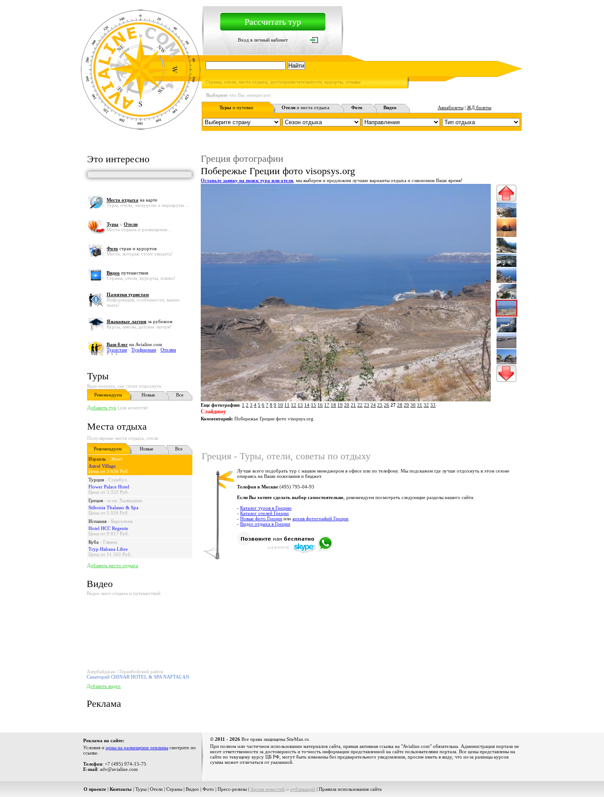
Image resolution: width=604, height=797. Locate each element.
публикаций (302, 789)
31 (419, 405)
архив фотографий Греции (320, 518)
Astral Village (102, 466)
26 (386, 405)
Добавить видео (104, 686)
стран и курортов (132, 248)
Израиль (97, 458)
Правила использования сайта (350, 789)
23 (366, 405)
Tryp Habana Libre (108, 549)
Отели (156, 789)
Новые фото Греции (261, 518)
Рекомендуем (108, 394)
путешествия (127, 272)
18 (333, 405)
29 (406, 405)
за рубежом (139, 321)
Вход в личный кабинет (263, 39)
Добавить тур (101, 407)
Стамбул (117, 479)
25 (379, 405)
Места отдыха (117, 426)
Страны (174, 789)
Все (179, 394)
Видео (192, 789)
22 (360, 405)
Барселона (122, 521)
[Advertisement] (361, 590)
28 (399, 405)
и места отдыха (305, 107)
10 (280, 405)
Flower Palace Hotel (108, 486)
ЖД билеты (479, 107)
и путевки (236, 107)
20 (346, 405)
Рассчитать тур (273, 22)
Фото (208, 789)
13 (300, 405)
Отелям (168, 349)
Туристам (117, 349)
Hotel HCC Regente (108, 528)
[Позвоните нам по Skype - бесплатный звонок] (285, 551)
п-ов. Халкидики (124, 500)
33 (433, 405)
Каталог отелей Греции (264, 513)
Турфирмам (143, 349)
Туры (98, 375)
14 (307, 405)
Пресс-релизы (232, 789)
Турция (96, 479)
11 (287, 405)
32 (426, 405)
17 (326, 405)
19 (340, 405)
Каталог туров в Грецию (265, 508)
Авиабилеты (450, 107)
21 (353, 405)
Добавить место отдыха (112, 565)
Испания (97, 521)
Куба (93, 542)
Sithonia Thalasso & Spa (113, 507)
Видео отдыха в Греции (265, 523)
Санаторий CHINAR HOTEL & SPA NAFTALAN (138, 676)
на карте (132, 199)
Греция (95, 500)
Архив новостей (267, 789)
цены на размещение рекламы (137, 747)
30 (413, 405)
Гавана (110, 542)
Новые (148, 394)
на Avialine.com (134, 344)
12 (293, 405)
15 (313, 405)
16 (320, 405)
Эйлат (116, 458)
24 (373, 405)
